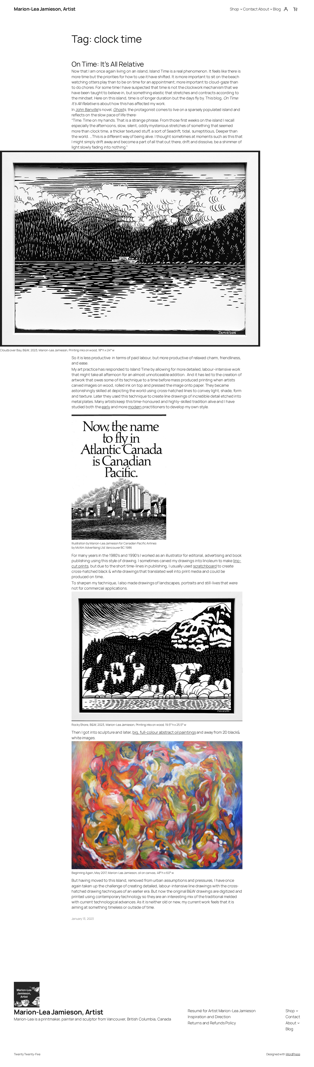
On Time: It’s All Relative (108, 64)
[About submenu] (271, 9)
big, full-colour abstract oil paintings (164, 732)
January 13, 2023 (83, 919)
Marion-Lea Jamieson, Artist (45, 9)
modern (135, 406)
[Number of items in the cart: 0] (295, 9)
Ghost (118, 109)
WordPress (293, 1054)
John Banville (87, 109)
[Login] (286, 9)
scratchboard (205, 565)
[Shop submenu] (241, 9)
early (106, 406)
